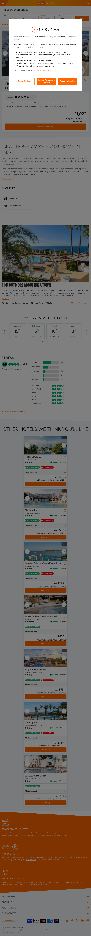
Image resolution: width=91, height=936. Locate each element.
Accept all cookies (67, 81)
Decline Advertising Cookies (46, 81)
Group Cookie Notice (45, 71)
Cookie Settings (24, 81)
